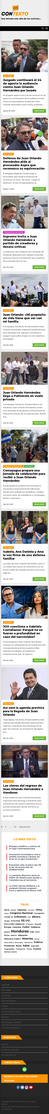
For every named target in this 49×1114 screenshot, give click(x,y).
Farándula (16, 927)
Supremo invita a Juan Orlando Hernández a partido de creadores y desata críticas (20, 241)
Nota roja (5, 995)
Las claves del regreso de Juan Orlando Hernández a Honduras (23, 789)
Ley (32, 931)
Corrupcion (39, 913)
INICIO (4, 1044)
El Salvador (30, 924)
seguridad (35, 946)
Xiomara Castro (10, 952)
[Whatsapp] (24, 1069)
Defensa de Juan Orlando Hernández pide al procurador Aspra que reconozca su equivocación (24, 163)
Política (38, 942)
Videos (4, 1006)
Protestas (9, 946)
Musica (36, 939)
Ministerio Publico (12, 939)
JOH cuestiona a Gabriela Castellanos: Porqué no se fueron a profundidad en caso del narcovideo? (23, 632)
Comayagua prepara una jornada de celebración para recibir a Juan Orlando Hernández (24, 475)
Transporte (20, 949)
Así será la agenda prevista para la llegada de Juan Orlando (23, 711)
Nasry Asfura (9, 942)
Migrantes (23, 935)
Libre (37, 932)
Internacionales (8, 1001)
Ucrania (37, 949)
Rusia (19, 946)
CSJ (29, 917)
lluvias (7, 935)
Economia (15, 921)
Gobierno (35, 927)
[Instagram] (27, 1087)
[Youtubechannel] (31, 1087)
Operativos (28, 942)
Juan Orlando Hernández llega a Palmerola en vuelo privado (23, 396)
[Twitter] (22, 1087)
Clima (6, 913)
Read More (39, 111)
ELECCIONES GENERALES (14, 924)
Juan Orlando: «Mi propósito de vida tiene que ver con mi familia (24, 318)
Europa (7, 927)
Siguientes (24, 827)
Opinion (5, 1017)
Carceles (31, 910)
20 (15, 827)
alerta (7, 910)
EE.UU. (25, 920)
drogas (7, 921)
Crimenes (20, 916)
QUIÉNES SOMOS (9, 1050)
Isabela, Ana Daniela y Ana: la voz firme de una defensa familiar (24, 555)
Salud (26, 945)
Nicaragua (19, 942)
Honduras (20, 931)
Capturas (22, 910)
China (39, 909)
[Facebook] (18, 1087)
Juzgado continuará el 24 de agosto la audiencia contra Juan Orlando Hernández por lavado (22, 85)
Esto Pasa (5, 990)
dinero (36, 916)
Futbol (25, 927)
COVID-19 (8, 917)
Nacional (5, 984)
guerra (7, 932)
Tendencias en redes (10, 1011)
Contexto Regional (10, 1028)
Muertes (27, 938)
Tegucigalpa (9, 949)
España (38, 924)
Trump (29, 949)
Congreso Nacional (21, 913)
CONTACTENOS (8, 1055)
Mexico (14, 935)
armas (13, 910)
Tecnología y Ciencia (10, 1022)
